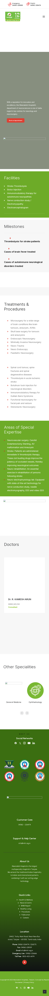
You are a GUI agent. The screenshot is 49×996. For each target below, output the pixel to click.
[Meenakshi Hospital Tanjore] (12, 16)
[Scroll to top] (44, 991)
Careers (26, 918)
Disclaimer (19, 982)
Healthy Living (25, 909)
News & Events (26, 903)
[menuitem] (15, 4)
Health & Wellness (26, 900)
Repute (46, 980)
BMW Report (26, 906)
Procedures (26, 912)
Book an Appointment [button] (15, 120)
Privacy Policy (29, 982)
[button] (44, 16)
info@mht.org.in (24, 843)
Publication (26, 915)
